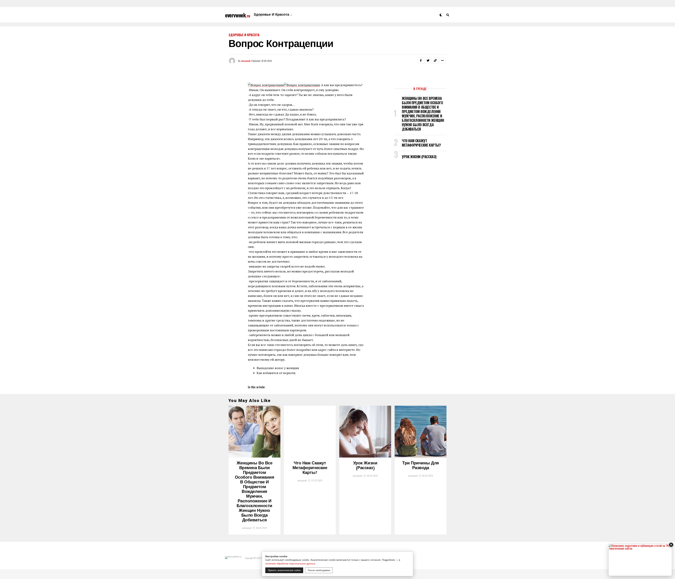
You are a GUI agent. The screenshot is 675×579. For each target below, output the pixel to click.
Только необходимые (319, 570)
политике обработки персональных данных (290, 563)
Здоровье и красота (271, 15)
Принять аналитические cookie (284, 570)
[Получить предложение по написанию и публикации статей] (640, 560)
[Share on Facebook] (421, 60)
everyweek (245, 61)
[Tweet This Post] (428, 60)
